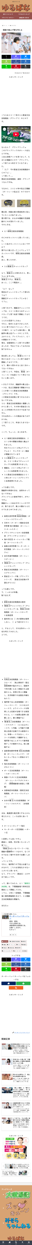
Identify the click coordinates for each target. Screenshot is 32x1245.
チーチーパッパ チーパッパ (19, 917)
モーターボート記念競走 (21, 951)
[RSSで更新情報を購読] (15, 934)
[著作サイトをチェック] (10, 934)
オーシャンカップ (7, 951)
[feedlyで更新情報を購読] (13, 934)
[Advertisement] (16, 94)
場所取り (19, 947)
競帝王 (24, 941)
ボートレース (12, 944)
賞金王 (5, 947)
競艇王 (24, 944)
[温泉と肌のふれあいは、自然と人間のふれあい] (18, 1194)
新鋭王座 (12, 947)
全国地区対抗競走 (15, 941)
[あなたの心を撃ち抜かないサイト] (18, 1208)
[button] (25, 67)
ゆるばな (5, 941)
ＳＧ (19, 944)
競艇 (4, 944)
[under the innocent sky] (18, 1223)
